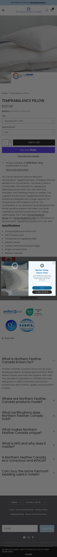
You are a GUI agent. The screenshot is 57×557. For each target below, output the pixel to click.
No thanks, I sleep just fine (42, 292)
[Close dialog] (54, 263)
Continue (42, 287)
